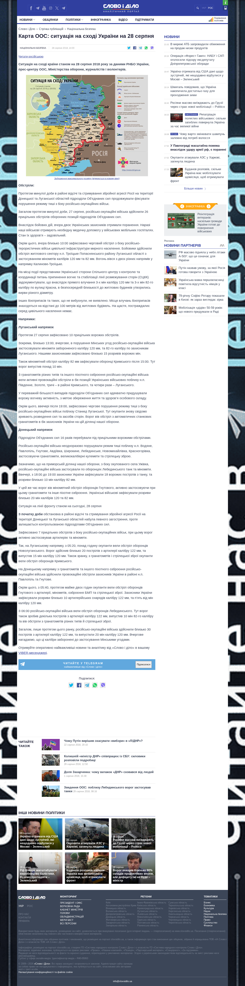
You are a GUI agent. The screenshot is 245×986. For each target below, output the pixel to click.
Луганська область (147, 911)
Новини (26, 19)
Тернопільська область (180, 905)
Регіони (146, 896)
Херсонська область (179, 911)
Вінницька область (116, 908)
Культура (209, 908)
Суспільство (210, 922)
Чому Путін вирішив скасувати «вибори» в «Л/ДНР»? (103, 742)
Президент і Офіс (71, 903)
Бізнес (207, 902)
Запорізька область (116, 925)
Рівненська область (148, 925)
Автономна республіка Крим (121, 905)
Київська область (146, 905)
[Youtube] (44, 8)
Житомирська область (118, 919)
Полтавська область (148, 922)
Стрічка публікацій (51, 28)
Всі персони (68, 923)
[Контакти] (225, 7)
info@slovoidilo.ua (122, 981)
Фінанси (208, 925)
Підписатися (143, 664)
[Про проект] (225, 2)
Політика (208, 917)
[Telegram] (37, 8)
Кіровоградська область (150, 908)
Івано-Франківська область (151, 902)
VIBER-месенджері (32, 653)
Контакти (24, 917)
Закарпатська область (118, 922)
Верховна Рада (70, 906)
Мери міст (66, 920)
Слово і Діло (26, 28)
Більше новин (193, 188)
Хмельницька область (180, 914)
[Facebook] (31, 8)
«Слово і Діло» (42, 963)
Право (207, 919)
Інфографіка (101, 19)
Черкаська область (178, 917)
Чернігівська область (179, 922)
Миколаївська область (149, 917)
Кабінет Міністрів (71, 909)
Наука (207, 911)
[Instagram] (50, 8)
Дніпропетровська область (120, 914)
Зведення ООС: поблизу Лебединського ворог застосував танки (107, 789)
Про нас (23, 914)
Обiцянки (50, 19)
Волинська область (116, 911)
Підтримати (144, 19)
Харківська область (179, 908)
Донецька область (115, 917)
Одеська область (146, 919)
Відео (123, 19)
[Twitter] (57, 8)
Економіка (209, 905)
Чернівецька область (179, 919)
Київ (108, 902)
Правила (24, 921)
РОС (210, 8)
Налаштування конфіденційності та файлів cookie (45, 972)
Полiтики (73, 19)
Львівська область (147, 914)
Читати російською (30, 56)
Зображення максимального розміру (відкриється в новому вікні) (87, 178)
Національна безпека (81, 28)
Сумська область (177, 902)
